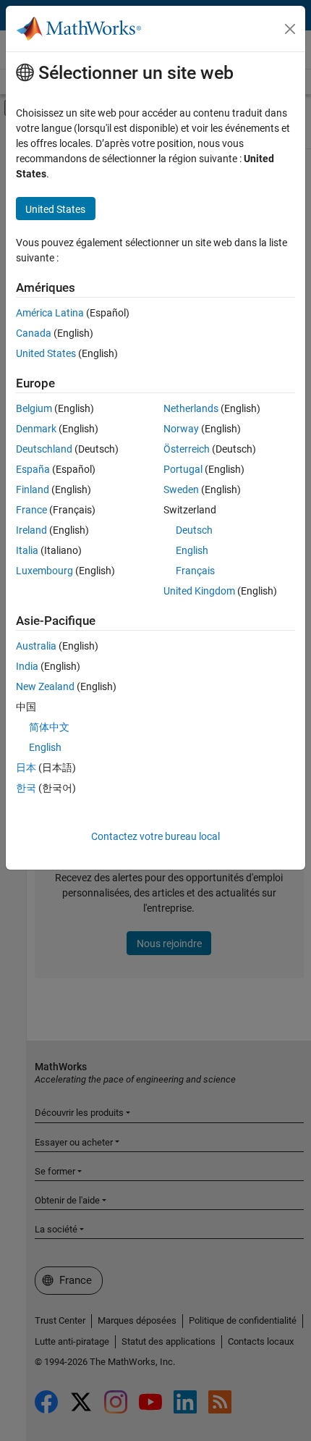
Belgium (34, 408)
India (27, 666)
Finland (32, 489)
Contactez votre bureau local (155, 836)
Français (195, 570)
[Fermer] (290, 29)
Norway (181, 428)
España (33, 469)
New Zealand (45, 686)
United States (46, 353)
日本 (26, 767)
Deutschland (44, 449)
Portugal (183, 469)
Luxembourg (44, 570)
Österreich (186, 449)
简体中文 (49, 727)
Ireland (31, 530)
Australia (36, 646)
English (192, 550)
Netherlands (190, 408)
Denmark (36, 428)
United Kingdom (199, 591)
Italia (27, 550)
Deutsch (194, 530)
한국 (26, 788)
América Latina (50, 313)
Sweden (181, 489)
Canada (33, 333)
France (31, 510)
